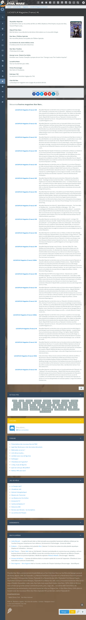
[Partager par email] (57, 94)
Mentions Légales (18, 601)
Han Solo (37, 583)
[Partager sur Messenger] (38, 94)
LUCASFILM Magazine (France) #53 (26, 192)
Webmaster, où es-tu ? (18, 450)
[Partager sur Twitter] (42, 94)
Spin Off (14, 409)
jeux (44, 585)
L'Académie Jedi (16, 489)
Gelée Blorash (15, 541)
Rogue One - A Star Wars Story (61, 588)
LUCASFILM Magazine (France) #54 (26, 246)
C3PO (67, 583)
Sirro (23, 563)
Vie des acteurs (45, 411)
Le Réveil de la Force (66, 575)
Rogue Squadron (45, 407)
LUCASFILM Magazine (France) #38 (26, 219)
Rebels (25, 407)
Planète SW (73, 405)
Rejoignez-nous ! (49, 601)
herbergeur (14, 459)
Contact (40, 601)
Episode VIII (36, 403)
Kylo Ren (61, 583)
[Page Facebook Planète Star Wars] (50, 2)
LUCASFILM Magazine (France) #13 (26, 137)
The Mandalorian (60, 409)
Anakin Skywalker (18, 583)
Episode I (29, 400)
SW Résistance (35, 409)
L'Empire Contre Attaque (24, 580)
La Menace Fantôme (41, 575)
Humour (64, 403)
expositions (11, 588)
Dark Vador (53, 583)
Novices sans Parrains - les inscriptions (23, 510)
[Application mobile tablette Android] (46, 2)
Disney (11, 575)
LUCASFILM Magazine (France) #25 (26, 164)
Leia (31, 583)
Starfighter (24, 409)
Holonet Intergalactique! (19, 492)
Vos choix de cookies (31, 601)
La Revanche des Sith (50, 578)
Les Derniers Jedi (53, 591)
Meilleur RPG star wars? (18, 471)
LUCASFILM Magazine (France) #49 (26, 274)
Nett (27, 551)
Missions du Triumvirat (18, 495)
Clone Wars (70, 585)
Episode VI (17, 403)
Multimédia (51, 405)
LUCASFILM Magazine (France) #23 (26, 301)
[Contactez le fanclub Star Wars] (74, 2)
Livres (25, 405)
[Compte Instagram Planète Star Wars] (54, 2)
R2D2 (71, 583)
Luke (27, 583)
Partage (63, 612)
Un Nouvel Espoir (73, 578)
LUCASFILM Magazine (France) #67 (26, 205)
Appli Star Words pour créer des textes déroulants (26, 447)
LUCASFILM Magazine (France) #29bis (25, 315)
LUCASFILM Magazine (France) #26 (26, 233)
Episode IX (65, 400)
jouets (40, 585)
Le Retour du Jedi (49, 580)
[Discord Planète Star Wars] (66, 2)
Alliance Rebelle (54, 555)
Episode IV (56, 400)
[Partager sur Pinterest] (45, 94)
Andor (15, 400)
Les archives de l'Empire (18, 513)
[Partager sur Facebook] (34, 94)
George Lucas (75, 573)
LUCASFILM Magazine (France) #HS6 (25, 356)
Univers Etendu (74, 409)
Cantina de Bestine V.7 (18, 504)
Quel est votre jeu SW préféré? (20, 468)
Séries (61, 407)
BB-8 (77, 583)
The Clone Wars (47, 409)
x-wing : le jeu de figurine (19, 465)
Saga (54, 407)
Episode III (47, 400)
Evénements (47, 403)
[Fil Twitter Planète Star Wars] (58, 2)
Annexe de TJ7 (15, 501)
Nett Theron (15, 551)
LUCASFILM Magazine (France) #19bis (25, 260)
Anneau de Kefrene (17, 558)
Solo (75, 407)
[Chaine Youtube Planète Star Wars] (62, 2)
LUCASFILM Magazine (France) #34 (26, 151)
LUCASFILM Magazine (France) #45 (26, 178)
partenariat (13, 594)
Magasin (32, 405)
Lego (49, 585)
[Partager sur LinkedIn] (53, 94)
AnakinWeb (36, 573)
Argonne (27, 563)
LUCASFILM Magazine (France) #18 (26, 370)
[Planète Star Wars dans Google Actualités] (70, 2)
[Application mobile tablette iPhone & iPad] (42, 2)
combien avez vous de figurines (21, 456)
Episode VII (26, 403)
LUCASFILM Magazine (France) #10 (26, 342)
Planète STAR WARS (16, 2)
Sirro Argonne (15, 563)
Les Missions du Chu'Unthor (20, 498)
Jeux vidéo (17, 405)
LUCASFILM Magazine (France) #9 (26, 329)
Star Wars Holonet (27, 597)
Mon (40, 546)
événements (23, 588)
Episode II (38, 400)
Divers (21, 400)
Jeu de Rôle (73, 403)
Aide (72, 612)
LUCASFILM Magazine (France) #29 (26, 110)
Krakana (13, 546)
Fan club (56, 403)
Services (68, 407)
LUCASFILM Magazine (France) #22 (26, 123)
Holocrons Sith (16, 507)
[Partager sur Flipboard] (49, 94)
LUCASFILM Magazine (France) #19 (26, 287)
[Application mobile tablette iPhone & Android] (38, 2)
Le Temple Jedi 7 (16, 486)
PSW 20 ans (17, 407)
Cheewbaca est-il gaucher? (19, 462)
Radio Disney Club (14, 597)
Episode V (74, 400)
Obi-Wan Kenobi (62, 405)
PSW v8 (9, 601)
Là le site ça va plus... (17, 453)
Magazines (41, 405)
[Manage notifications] (82, 605)
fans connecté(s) (22, 428)
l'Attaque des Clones (25, 578)
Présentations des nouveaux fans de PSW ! (24, 444)
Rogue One (33, 407)
